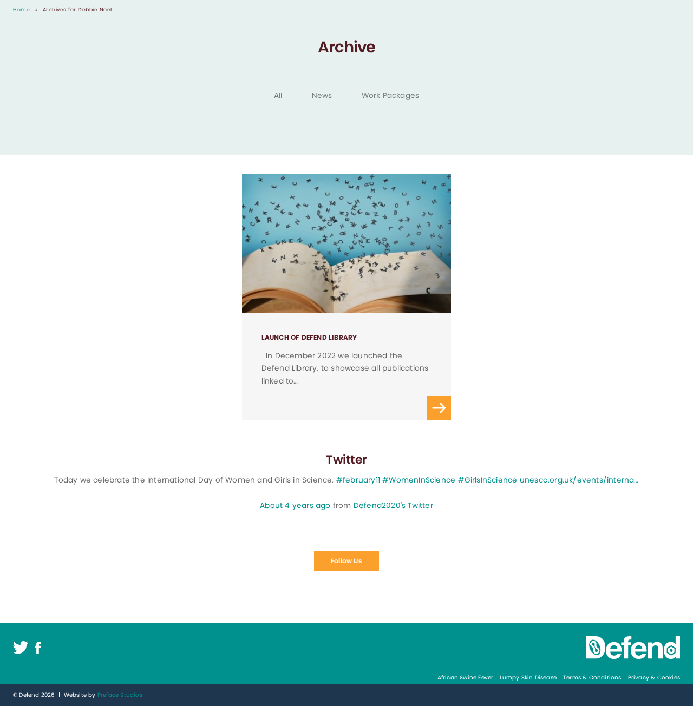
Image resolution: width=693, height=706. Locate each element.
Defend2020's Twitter (393, 505)
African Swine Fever (465, 678)
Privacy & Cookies (654, 678)
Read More (347, 297)
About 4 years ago (295, 505)
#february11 (358, 480)
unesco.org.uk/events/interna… (579, 480)
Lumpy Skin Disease (528, 678)
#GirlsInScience (488, 480)
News (322, 95)
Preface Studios (119, 695)
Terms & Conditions (592, 678)
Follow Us (346, 560)
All (278, 95)
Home (21, 9)
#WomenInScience (418, 480)
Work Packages (391, 95)
